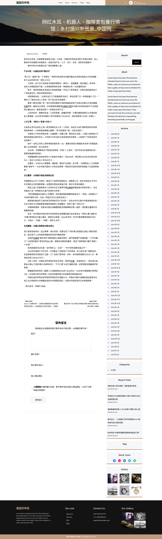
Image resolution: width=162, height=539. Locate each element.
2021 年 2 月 (115, 355)
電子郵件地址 (37, 365)
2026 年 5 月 (115, 146)
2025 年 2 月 (115, 205)
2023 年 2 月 (115, 288)
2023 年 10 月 (115, 268)
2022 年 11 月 (115, 299)
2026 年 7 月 (115, 138)
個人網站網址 (36, 376)
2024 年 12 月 (115, 213)
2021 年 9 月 (115, 343)
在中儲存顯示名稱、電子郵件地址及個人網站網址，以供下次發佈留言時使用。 (62, 388)
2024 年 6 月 (115, 236)
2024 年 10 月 (115, 221)
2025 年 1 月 (115, 209)
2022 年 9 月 (115, 307)
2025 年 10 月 (115, 173)
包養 (26, 106)
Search (136, 62)
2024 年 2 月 (115, 252)
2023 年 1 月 (115, 291)
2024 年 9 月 (115, 225)
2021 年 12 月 (115, 331)
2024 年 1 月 (115, 256)
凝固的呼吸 (22, 2)
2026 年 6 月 (115, 142)
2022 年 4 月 (115, 327)
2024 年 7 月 (115, 232)
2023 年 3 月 (115, 284)
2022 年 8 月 (115, 311)
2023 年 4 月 (115, 280)
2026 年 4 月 (115, 150)
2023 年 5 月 (115, 276)
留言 (33, 333)
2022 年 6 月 (115, 319)
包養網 (70, 187)
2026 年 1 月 (115, 161)
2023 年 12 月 (115, 260)
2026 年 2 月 (115, 158)
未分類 (113, 370)
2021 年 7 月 (115, 351)
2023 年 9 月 (115, 272)
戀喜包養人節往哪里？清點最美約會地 (122, 386)
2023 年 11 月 (115, 264)
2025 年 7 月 (115, 185)
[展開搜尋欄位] (125, 3)
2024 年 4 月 (115, 244)
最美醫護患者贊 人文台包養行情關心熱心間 (124, 409)
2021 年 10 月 (115, 339)
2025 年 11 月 (115, 169)
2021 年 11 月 (115, 335)
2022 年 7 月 (115, 315)
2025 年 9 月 (115, 177)
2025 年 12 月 (115, 165)
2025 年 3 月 (115, 201)
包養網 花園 (67, 106)
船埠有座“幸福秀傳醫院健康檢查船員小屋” (124, 433)
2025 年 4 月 (115, 197)
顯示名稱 (35, 354)
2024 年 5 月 (115, 240)
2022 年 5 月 (115, 323)
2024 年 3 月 (115, 248)
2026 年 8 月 (115, 134)
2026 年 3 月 (115, 154)
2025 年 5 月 (115, 193)
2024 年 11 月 (115, 217)
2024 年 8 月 (115, 228)
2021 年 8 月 (115, 347)
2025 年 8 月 (115, 181)
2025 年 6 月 (115, 189)
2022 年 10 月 (115, 303)
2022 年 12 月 (115, 295)
